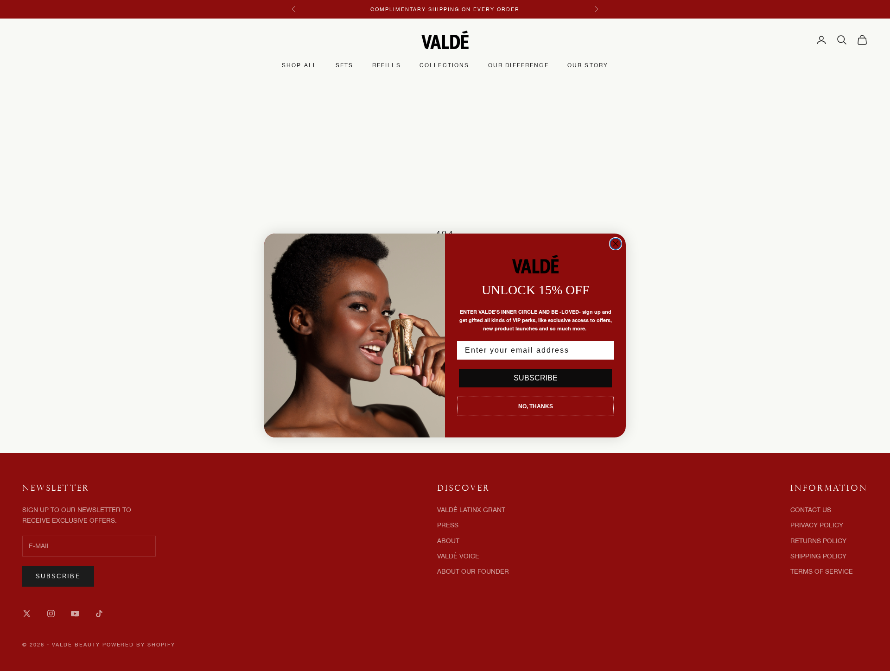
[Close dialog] (615, 243)
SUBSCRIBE (536, 378)
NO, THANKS (535, 406)
